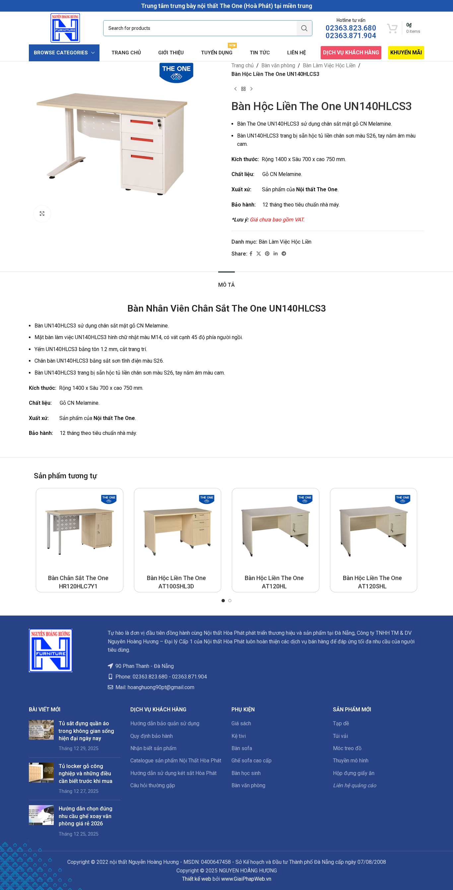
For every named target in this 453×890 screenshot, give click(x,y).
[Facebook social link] (250, 253)
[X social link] (258, 253)
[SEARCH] (304, 28)
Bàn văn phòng (278, 65)
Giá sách (241, 723)
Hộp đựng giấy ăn (353, 773)
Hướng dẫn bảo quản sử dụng (164, 723)
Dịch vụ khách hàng (351, 52)
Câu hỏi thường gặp (152, 785)
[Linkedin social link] (276, 253)
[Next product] (251, 89)
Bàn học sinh (246, 773)
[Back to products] (243, 89)
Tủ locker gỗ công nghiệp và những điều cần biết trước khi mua (85, 773)
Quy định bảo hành (151, 736)
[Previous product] (235, 89)
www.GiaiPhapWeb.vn (246, 879)
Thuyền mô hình (350, 760)
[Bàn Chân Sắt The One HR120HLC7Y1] (79, 531)
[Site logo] (65, 28)
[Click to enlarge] (42, 214)
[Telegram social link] (284, 253)
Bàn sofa (241, 748)
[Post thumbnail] (41, 736)
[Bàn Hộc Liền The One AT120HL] (275, 531)
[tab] (226, 281)
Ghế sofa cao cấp (251, 760)
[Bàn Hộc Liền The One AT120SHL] (373, 531)
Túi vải (340, 736)
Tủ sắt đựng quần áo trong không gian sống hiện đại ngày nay (86, 731)
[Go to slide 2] (229, 600)
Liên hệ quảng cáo (354, 785)
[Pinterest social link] (267, 253)
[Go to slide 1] (223, 600)
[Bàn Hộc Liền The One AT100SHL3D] (177, 531)
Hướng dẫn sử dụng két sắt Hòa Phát (173, 773)
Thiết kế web (196, 879)
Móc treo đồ (347, 748)
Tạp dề (341, 723)
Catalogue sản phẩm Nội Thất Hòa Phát (175, 760)
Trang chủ (242, 65)
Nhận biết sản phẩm (153, 748)
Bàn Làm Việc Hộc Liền (329, 65)
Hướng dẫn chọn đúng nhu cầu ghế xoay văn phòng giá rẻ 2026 (85, 816)
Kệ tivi (238, 736)
